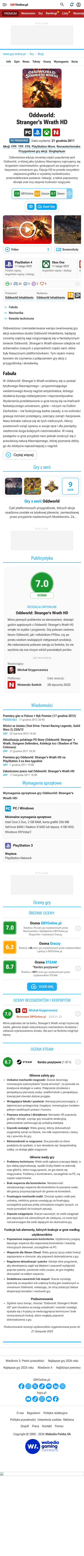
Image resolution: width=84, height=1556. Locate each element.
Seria (74, 61)
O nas (20, 1413)
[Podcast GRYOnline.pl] (49, 1386)
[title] (42, 1063)
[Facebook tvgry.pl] (56, 1399)
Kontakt (47, 1426)
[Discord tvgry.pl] (49, 1399)
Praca (35, 1426)
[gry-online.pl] (19, 4)
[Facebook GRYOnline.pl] (21, 1386)
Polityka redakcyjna (55, 1413)
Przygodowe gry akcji (33, 151)
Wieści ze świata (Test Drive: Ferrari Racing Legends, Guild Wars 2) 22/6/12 (42, 730)
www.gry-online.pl (14, 54)
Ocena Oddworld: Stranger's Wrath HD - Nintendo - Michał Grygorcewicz (42, 1024)
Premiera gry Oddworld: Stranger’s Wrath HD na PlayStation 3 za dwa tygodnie (42, 761)
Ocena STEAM (42, 969)
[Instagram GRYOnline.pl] (28, 1386)
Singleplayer (57, 151)
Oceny (47, 61)
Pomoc (59, 1426)
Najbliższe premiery (68, 1367)
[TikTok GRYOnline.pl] (42, 1386)
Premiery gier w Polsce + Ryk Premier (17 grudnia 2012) (42, 718)
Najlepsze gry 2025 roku (18, 1367)
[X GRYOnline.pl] (35, 1386)
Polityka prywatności (23, 1419)
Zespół (25, 1426)
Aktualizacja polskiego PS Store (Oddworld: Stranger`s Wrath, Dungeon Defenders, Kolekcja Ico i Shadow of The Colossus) (42, 745)
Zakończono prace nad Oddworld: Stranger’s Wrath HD (42, 773)
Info (8, 61)
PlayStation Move (43, 146)
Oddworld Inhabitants (19, 297)
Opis (17, 61)
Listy (65, 13)
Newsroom (28, 13)
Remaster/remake (68, 146)
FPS (27, 146)
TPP (20, 146)
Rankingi (51, 13)
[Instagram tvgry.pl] (42, 1399)
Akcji (41, 54)
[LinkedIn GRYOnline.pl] (56, 1386)
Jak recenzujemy (42, 657)
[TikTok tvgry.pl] (35, 1399)
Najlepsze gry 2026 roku (63, 1361)
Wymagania (61, 61)
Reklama (68, 1419)
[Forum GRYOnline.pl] (62, 1386)
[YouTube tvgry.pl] (28, 1399)
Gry (40, 13)
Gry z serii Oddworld (42, 497)
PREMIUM (10, 13)
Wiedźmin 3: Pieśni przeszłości (25, 1361)
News (26, 61)
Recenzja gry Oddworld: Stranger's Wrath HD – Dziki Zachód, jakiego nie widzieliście (42, 613)
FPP (14, 146)
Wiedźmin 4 (45, 1367)
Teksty (36, 61)
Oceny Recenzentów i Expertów (42, 929)
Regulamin (33, 1413)
